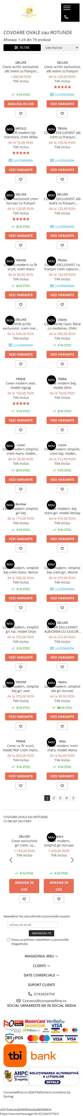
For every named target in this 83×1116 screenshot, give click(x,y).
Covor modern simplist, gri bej (21, 510)
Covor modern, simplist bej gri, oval (21, 688)
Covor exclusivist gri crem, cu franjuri (24, 843)
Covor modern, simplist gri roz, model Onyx (21, 629)
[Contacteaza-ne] (66, 17)
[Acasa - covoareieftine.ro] (29, 13)
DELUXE (20, 62)
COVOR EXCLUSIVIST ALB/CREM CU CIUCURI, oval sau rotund (62, 629)
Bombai (20, 504)
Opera (62, 682)
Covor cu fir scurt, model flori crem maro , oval (21, 747)
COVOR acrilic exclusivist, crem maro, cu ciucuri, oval (21, 326)
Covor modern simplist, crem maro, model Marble (21, 451)
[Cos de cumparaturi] (66, 26)
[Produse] (67, 9)
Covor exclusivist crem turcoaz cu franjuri (21, 201)
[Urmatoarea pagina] (73, 798)
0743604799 (44, 994)
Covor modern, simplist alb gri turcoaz (62, 688)
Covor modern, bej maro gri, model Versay (62, 510)
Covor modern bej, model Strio (62, 385)
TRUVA (62, 128)
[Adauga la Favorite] (20, 113)
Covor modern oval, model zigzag (21, 385)
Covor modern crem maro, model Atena (62, 747)
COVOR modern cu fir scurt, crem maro (20, 266)
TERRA (62, 379)
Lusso (21, 445)
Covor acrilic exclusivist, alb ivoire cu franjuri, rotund (21, 69)
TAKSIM (20, 260)
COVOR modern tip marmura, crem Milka (21, 134)
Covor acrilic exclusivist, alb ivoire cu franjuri (62, 69)
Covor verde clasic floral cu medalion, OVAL (62, 326)
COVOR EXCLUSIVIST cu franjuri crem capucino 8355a (62, 266)
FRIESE (20, 379)
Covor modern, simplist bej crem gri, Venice (62, 570)
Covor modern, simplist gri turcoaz (59, 843)
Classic (62, 319)
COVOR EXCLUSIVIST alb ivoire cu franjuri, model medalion (62, 201)
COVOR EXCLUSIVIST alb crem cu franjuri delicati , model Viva (62, 134)
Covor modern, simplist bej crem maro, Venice (21, 570)
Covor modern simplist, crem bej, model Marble (62, 451)
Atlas (62, 741)
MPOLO (20, 128)
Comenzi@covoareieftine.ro (44, 1000)
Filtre (24, 47)
